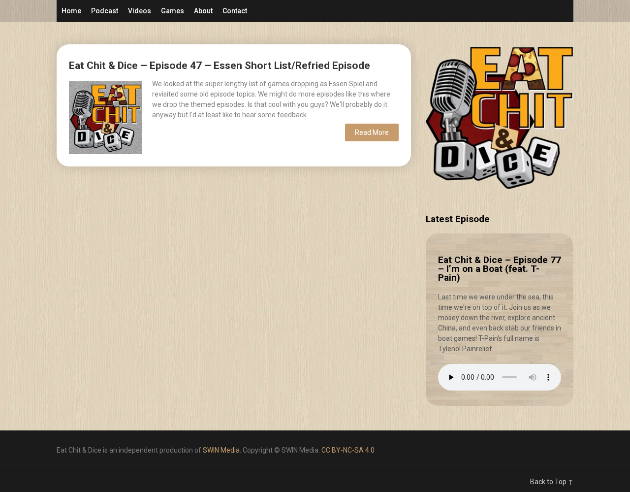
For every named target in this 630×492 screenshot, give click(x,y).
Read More (372, 132)
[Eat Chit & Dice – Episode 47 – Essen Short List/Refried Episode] (105, 117)
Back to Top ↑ (551, 482)
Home (71, 11)
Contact (234, 11)
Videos (139, 11)
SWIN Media (221, 450)
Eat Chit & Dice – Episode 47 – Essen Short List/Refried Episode (219, 65)
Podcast (104, 11)
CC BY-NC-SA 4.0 (348, 450)
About (203, 11)
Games (172, 11)
